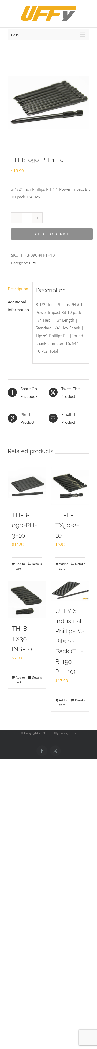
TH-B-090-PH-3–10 (24, 525)
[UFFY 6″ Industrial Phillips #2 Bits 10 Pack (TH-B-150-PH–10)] (70, 591)
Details (37, 564)
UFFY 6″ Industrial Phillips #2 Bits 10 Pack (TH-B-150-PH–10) (69, 641)
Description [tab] (18, 288)
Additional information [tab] (18, 305)
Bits (32, 262)
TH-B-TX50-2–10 (67, 525)
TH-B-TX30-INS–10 (22, 638)
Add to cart (51, 234)
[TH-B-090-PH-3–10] (27, 486)
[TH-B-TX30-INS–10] (27, 600)
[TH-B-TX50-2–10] (70, 486)
